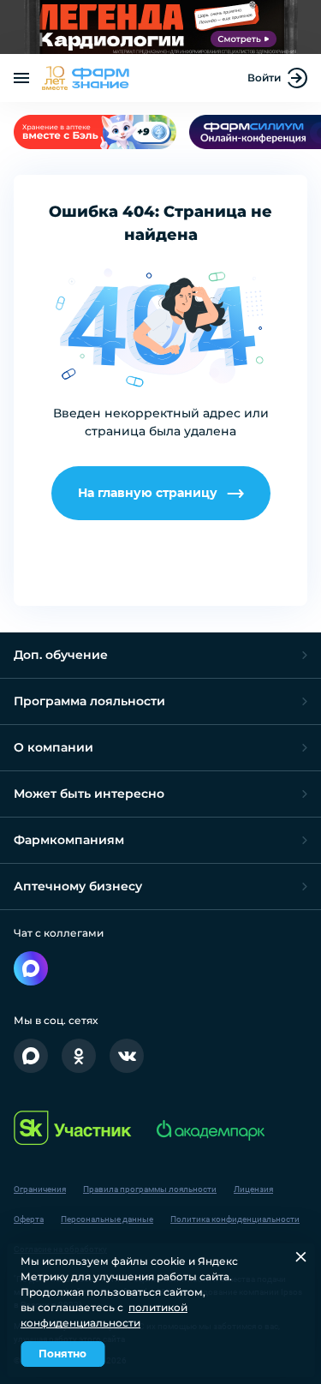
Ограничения (40, 1189)
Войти (264, 77)
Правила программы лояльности (150, 1189)
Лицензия (253, 1189)
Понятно (62, 1353)
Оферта (29, 1219)
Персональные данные (107, 1219)
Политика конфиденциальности (235, 1219)
